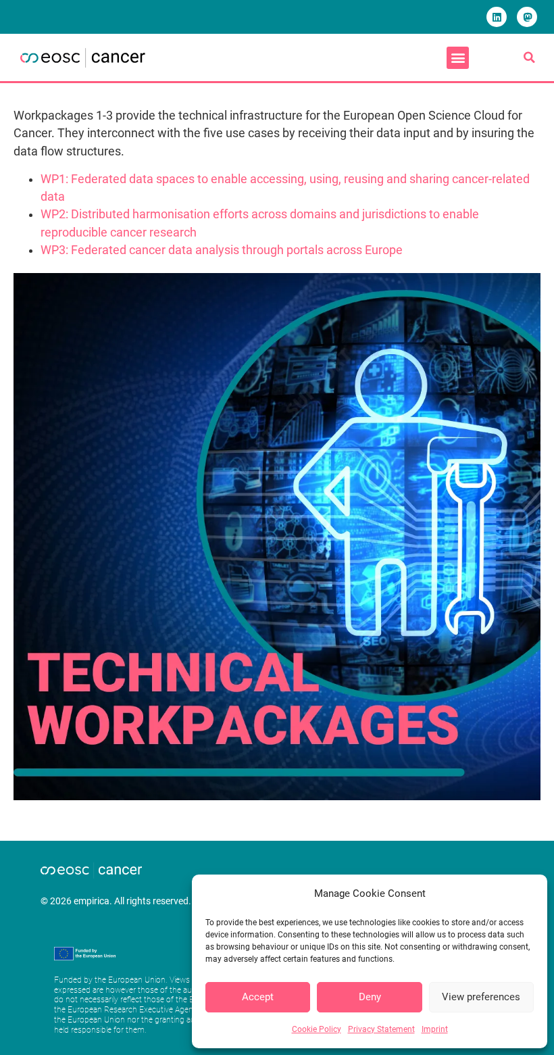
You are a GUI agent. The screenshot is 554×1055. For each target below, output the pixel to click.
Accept (258, 997)
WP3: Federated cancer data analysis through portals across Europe (222, 250)
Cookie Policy (316, 1029)
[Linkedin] (496, 17)
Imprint (435, 1029)
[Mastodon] (527, 17)
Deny (370, 997)
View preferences (481, 997)
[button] (458, 58)
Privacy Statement (381, 1029)
